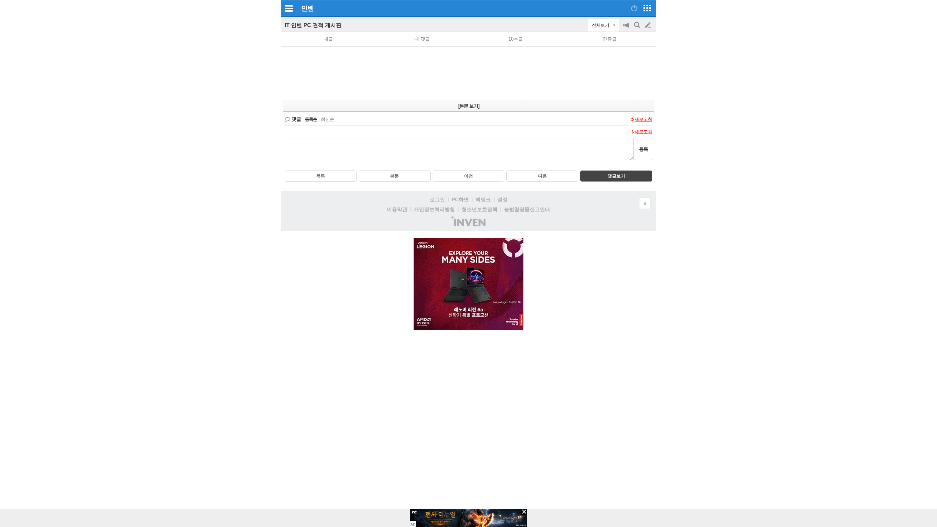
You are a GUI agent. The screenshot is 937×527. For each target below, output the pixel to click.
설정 (502, 199)
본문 (394, 176)
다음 (542, 176)
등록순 (311, 119)
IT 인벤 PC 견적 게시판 (313, 25)
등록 (643, 149)
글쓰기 (648, 25)
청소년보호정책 (479, 209)
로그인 (437, 199)
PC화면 (460, 199)
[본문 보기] (468, 106)
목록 (320, 176)
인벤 (307, 8)
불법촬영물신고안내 (527, 209)
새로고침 (643, 119)
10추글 (515, 39)
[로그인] (634, 8)
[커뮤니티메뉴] (288, 8)
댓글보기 (616, 176)
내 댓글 (422, 39)
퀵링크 (483, 199)
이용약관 (397, 209)
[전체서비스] (647, 8)
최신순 (327, 119)
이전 (468, 176)
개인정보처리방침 (434, 209)
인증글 (609, 39)
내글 (328, 39)
